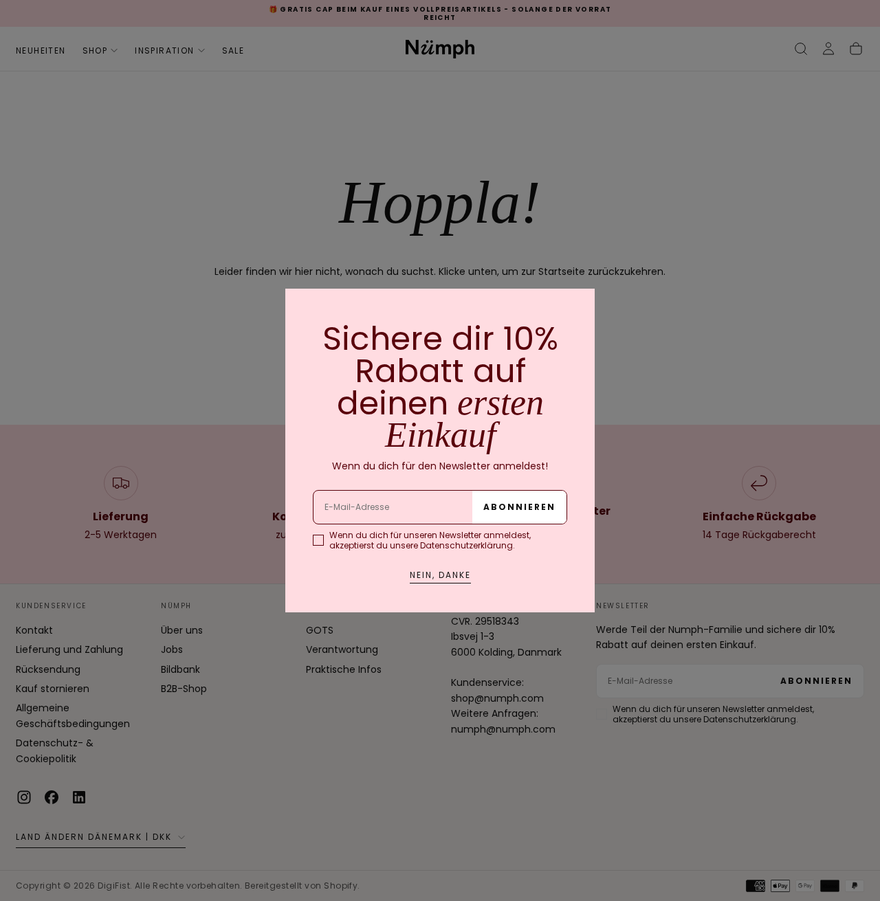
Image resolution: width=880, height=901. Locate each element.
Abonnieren (519, 507)
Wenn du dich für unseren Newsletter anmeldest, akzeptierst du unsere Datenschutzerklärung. (430, 540)
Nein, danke (440, 575)
